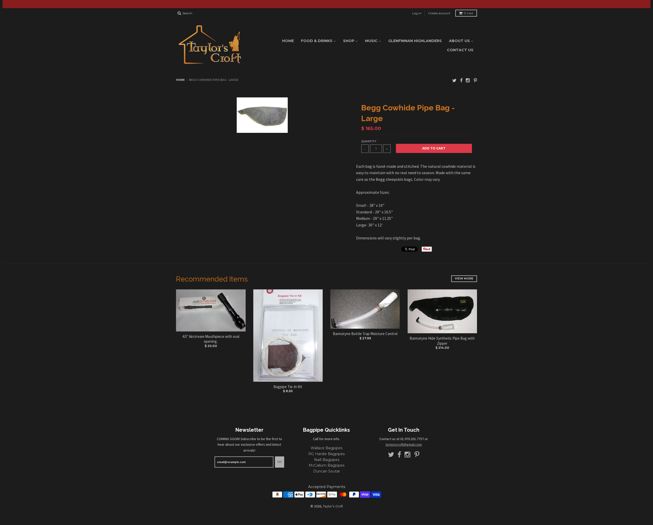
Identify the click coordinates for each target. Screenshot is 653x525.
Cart (468, 13)
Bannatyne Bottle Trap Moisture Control (365, 333)
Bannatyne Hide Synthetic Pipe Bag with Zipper (442, 341)
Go (280, 462)
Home (180, 80)
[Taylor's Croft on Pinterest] (475, 80)
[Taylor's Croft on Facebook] (461, 80)
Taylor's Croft (333, 506)
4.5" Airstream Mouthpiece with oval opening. (210, 339)
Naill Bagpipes (326, 459)
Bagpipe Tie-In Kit (287, 386)
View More (464, 278)
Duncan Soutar (326, 471)
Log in (416, 13)
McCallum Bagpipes (326, 465)
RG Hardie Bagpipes (326, 454)
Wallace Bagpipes (326, 448)
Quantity (368, 141)
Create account (439, 13)
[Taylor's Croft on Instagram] (468, 80)
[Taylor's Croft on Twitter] (454, 80)
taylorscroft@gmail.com (403, 444)
